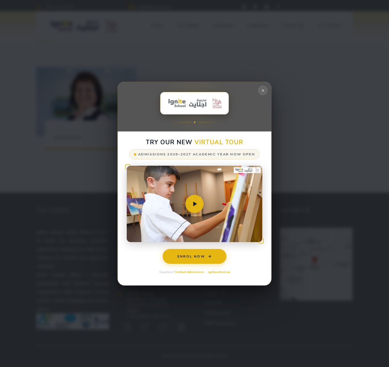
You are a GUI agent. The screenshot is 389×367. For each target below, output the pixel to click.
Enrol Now (191, 256)
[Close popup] (262, 90)
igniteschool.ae (219, 272)
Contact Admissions (189, 272)
